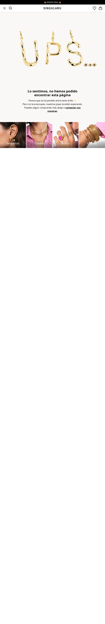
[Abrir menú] (5, 8)
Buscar (11, 8)
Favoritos (94, 8)
